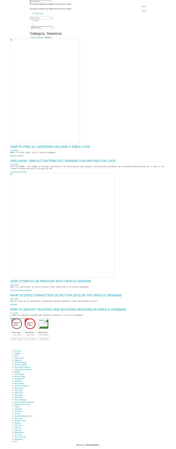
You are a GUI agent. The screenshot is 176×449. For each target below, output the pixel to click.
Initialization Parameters (23, 369)
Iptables (17, 372)
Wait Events (22, 172)
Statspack (17, 430)
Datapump (18, 360)
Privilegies (18, 409)
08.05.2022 (14, 150)
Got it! (144, 6)
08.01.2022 (14, 285)
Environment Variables (22, 367)
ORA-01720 (18, 392)
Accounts (17, 351)
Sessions (20, 156)
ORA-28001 (18, 395)
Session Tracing (20, 420)
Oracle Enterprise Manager (24, 402)
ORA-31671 (18, 397)
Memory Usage (19, 376)
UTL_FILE (18, 434)
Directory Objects (20, 365)
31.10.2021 (14, 313)
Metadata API (19, 379)
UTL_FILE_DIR (20, 437)
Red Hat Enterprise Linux (23, 416)
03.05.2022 (14, 164)
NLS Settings (19, 383)
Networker (18, 381)
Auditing (17, 353)
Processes (14, 290)
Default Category (20, 362)
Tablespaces (19, 432)
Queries (13, 156)
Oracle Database (37, 37)
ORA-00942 (18, 388)
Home (36, 20)
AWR (16, 355)
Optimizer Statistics (21, 386)
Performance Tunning (22, 404)
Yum (16, 441)
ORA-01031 (18, 390)
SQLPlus (17, 427)
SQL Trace (18, 425)
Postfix (16, 406)
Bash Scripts (19, 358)
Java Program (19, 374)
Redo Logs (18, 418)
